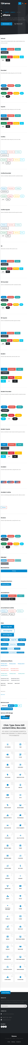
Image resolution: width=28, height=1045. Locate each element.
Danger (10, 57)
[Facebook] (2, 1027)
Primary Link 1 (4, 663)
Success (4, 57)
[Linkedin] (6, 1027)
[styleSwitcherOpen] (1, 10)
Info (22, 57)
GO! (25, 1006)
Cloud (11, 705)
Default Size (4, 644)
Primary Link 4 (4, 665)
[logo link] (5, 3)
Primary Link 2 (12, 663)
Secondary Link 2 (14, 668)
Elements (7, 12)
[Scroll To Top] (25, 1043)
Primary (4, 49)
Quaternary (4, 52)
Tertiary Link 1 (4, 673)
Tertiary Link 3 (21, 673)
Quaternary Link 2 (15, 678)
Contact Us (19, 1041)
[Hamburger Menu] (19, 3)
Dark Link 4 (3, 685)
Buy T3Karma (17, 24)
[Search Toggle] (22, 3)
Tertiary (18, 49)
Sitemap (13, 1041)
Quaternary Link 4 (15, 680)
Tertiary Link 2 (12, 673)
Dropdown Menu (6, 584)
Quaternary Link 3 (5, 680)
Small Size (4, 648)
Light (3, 60)
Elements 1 (12, 12)
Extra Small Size (4, 652)
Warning (16, 57)
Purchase (6, 717)
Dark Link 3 (17, 683)
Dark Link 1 (3, 683)
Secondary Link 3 (5, 670)
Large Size (5, 640)
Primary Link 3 (21, 663)
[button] (25, 3)
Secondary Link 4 (15, 670)
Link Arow (3, 694)
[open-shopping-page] (1, 13)
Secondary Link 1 (4, 668)
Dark (8, 60)
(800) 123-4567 (7, 1017)
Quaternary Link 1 (5, 678)
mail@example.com (7, 1019)
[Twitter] (4, 1027)
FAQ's (9, 1041)
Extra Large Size (7, 626)
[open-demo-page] (1, 16)
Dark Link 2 (10, 683)
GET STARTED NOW (6, 708)
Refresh (5, 705)
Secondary (10, 49)
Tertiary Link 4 (4, 675)
